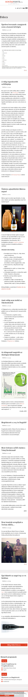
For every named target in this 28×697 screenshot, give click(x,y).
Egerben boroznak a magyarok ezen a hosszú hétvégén (13, 25)
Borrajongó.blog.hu (16, 174)
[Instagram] (22, 8)
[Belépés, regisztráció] (17, 8)
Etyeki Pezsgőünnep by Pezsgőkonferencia (8, 665)
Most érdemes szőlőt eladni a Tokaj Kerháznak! (13, 449)
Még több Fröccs (14, 645)
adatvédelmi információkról (20, 693)
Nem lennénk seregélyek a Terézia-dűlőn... (12, 523)
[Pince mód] (16, 8)
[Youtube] (24, 8)
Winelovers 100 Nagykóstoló (10, 677)
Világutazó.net (11, 341)
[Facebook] (20, 8)
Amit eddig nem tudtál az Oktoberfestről (11, 301)
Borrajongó (15, 92)
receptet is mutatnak (18, 242)
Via (25, 70)
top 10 (3, 592)
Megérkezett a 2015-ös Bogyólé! (13, 422)
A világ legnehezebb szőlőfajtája (9, 82)
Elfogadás (7, 695)
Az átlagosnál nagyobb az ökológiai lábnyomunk (11, 353)
